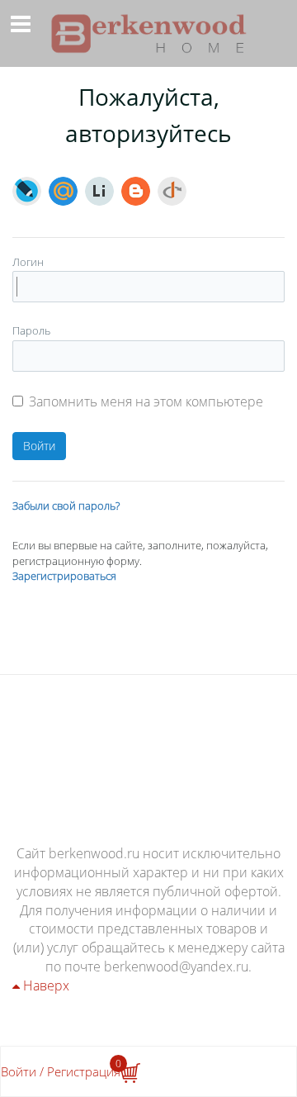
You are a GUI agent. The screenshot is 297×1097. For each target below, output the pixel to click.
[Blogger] (135, 191)
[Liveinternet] (99, 191)
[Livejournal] (26, 191)
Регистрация (83, 1071)
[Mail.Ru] (63, 191)
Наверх (44, 985)
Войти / (22, 1071)
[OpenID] (172, 191)
